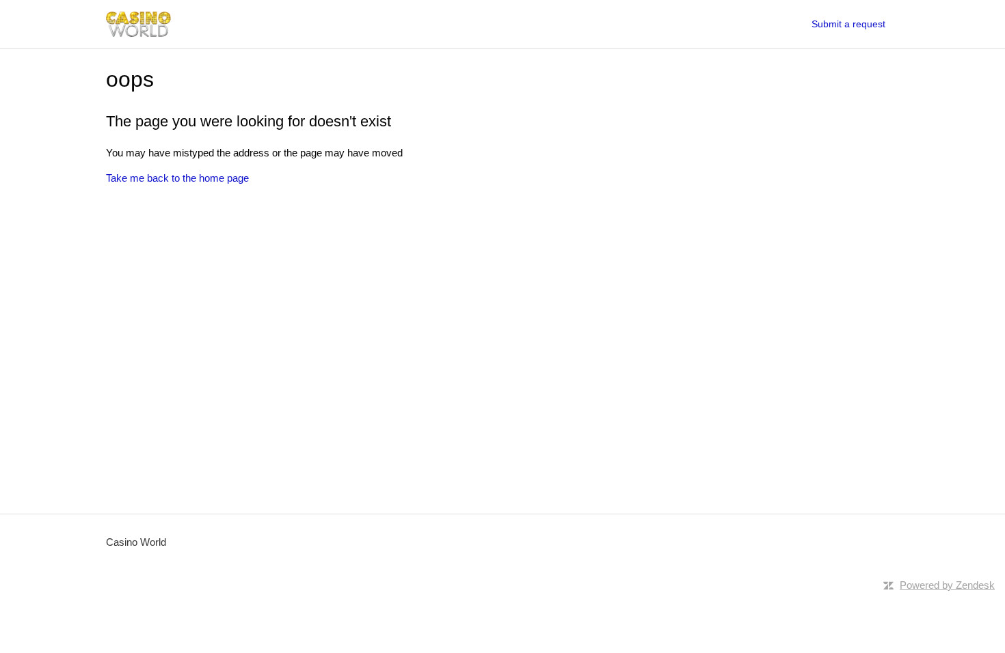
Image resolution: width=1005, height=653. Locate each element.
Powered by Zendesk (947, 585)
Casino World (136, 542)
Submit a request (848, 23)
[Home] (138, 24)
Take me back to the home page (177, 178)
